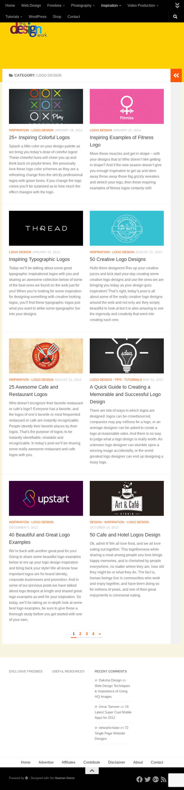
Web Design (31, 5)
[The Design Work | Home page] (28, 29)
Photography (81, 5)
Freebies (54, 5)
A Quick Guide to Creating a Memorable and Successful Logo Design (125, 394)
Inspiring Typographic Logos (39, 259)
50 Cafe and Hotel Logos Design (125, 535)
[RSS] (164, 779)
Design (96, 522)
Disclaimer (116, 762)
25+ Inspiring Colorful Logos (39, 137)
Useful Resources (68, 671)
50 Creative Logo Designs (118, 259)
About (138, 762)
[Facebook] (139, 779)
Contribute (91, 762)
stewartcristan (109, 728)
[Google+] (156, 779)
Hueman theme (64, 778)
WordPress (37, 17)
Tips (117, 379)
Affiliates (68, 762)
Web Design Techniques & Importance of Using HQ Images (112, 691)
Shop (57, 17)
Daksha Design (110, 680)
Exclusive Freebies (25, 671)
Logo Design (42, 130)
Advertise (46, 762)
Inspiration (109, 5)
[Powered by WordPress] (26, 778)
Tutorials (12, 17)
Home (10, 5)
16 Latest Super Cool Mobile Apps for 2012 (113, 712)
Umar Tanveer (109, 706)
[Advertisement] (93, 50)
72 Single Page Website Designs (111, 733)
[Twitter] (148, 779)
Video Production (141, 5)
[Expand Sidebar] (176, 75)
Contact (74, 17)
